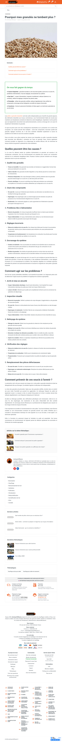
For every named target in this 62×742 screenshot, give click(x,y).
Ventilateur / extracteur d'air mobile (11, 702)
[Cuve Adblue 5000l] (10, 557)
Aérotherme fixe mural (24, 701)
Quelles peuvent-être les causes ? (17, 67)
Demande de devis (12, 659)
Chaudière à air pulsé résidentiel (38, 688)
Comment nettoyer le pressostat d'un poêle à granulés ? (29, 440)
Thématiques (13, 671)
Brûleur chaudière (37, 710)
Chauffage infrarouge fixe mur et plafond (24, 729)
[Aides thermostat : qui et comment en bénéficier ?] (10, 529)
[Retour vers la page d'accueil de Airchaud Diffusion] (13, 2)
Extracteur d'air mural (11, 706)
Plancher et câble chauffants (38, 702)
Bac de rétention (37, 722)
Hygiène (23, 694)
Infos (9, 500)
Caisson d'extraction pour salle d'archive (25, 543)
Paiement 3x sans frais (31, 661)
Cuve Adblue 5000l (19, 556)
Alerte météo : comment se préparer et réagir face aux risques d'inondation (34, 521)
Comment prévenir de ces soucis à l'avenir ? (20, 74)
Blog (13, 668)
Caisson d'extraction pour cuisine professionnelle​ (27, 549)
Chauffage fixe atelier (24, 698)
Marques (13, 666)
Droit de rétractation (31, 672)
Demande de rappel (13, 662)
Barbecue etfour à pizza (51, 719)
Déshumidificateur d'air (12, 717)
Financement (31, 663)
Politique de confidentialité (49, 671)
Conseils (10, 502)
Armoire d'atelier (50, 691)
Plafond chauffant (38, 698)
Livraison (31, 666)
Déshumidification (13, 495)
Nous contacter (13, 657)
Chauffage (7, 14)
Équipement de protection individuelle (52, 712)
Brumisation (11, 481)
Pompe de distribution (38, 719)
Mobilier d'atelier (50, 688)
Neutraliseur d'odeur (25, 691)
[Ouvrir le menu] (6, 2)
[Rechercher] (55, 6)
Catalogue (12, 664)
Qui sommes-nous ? (13, 655)
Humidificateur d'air (12, 721)
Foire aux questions (13, 673)
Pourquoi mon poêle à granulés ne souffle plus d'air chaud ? (30, 447)
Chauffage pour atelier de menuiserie (31, 571)
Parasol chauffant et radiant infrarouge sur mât (25, 723)
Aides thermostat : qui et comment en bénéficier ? (27, 528)
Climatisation (12, 493)
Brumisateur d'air (11, 698)
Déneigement (51, 716)
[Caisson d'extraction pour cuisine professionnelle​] (10, 551)
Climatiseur (11, 691)
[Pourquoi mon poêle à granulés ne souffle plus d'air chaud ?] (10, 448)
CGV (49, 666)
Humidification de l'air (14, 498)
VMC (9, 714)
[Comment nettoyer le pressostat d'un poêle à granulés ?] (10, 442)
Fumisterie (51, 699)
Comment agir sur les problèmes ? (17, 70)
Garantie (31, 670)
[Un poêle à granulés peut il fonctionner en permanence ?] (10, 436)
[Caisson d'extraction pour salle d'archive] (10, 545)
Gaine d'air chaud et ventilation (51, 695)
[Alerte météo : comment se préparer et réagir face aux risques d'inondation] (10, 523)
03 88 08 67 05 (42, 597)
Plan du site (49, 673)
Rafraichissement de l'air (15, 485)
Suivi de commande (31, 655)
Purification (11, 490)
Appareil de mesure (51, 702)
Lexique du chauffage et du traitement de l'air (30, 638)
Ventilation (11, 488)
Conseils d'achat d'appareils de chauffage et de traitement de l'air (30, 637)
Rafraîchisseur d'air (12, 694)
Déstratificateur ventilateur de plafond (12, 710)
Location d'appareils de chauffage (30, 640)
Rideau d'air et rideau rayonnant (25, 717)
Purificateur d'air (24, 688)
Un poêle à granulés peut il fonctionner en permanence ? (29, 434)
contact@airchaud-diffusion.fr (32, 630)
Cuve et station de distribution (38, 714)
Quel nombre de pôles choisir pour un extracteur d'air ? (29, 515)
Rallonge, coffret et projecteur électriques (51, 707)
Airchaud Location (10, 688)
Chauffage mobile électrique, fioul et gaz (24, 706)
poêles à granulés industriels (14, 116)
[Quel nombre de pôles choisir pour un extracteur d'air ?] (10, 517)
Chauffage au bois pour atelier (14, 571)
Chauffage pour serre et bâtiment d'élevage (25, 712)
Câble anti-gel (38, 707)
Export (31, 668)
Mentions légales (49, 668)
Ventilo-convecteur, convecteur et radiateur (38, 693)
